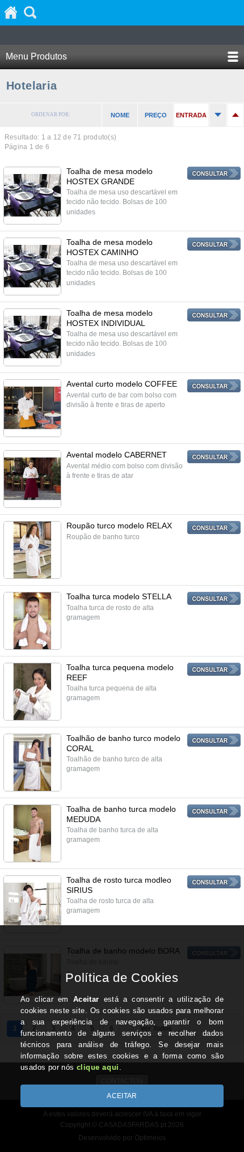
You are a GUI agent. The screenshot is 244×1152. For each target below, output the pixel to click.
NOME (120, 115)
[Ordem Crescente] (217, 115)
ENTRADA (191, 115)
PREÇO (156, 115)
